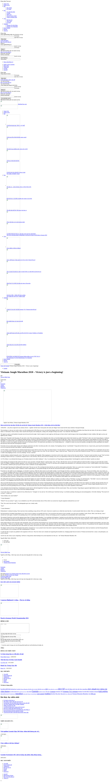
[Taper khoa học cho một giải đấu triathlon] (13, 343)
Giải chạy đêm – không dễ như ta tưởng (16, 295)
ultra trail (70, 693)
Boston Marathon (24, 689)
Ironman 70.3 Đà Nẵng (12, 25)
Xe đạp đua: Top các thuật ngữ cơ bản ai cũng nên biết (16, 703)
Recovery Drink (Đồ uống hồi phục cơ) (13, 708)
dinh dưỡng (29, 691)
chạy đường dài (102, 689)
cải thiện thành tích (14, 691)
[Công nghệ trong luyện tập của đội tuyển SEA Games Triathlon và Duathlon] (13, 331)
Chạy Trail (9, 21)
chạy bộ (61, 689)
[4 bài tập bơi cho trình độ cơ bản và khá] (13, 171)
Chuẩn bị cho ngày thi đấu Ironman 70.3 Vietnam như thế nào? (21, 309)
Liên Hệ (5, 70)
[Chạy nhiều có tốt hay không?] (13, 246)
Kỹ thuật (9, 22)
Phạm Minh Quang (5, 656)
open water (25, 693)
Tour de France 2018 (11, 16)
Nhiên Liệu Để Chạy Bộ (9, 705)
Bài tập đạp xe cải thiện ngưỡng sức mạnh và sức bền (19, 198)
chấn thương (5, 691)
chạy (46, 689)
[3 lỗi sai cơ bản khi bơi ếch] (13, 159)
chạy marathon (83, 689)
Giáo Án (6, 30)
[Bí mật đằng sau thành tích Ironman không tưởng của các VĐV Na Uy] (13, 355)
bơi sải (39, 689)
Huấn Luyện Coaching (9, 64)
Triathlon (6, 24)
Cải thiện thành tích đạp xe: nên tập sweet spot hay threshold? (21, 233)
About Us (6, 778)
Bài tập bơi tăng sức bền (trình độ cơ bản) (13, 711)
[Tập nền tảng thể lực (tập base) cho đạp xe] (13, 209)
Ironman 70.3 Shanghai (12, 26)
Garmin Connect (42, 691)
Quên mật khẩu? (4, 40)
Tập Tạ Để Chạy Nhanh (12, 575)
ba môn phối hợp (6, 689)
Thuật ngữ (6, 67)
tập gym (63, 694)
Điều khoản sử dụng (8, 775)
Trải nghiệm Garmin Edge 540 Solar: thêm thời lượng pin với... (20, 731)
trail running (6, 561)
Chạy (5, 18)
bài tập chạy (31, 689)
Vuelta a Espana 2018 (12, 17)
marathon (19, 694)
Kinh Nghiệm (7, 28)
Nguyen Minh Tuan (5, 377)
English (7, 366)
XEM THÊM (16, 582)
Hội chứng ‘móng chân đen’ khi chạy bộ (13, 701)
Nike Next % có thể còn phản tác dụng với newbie (18, 283)
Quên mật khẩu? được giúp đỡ (8, 79)
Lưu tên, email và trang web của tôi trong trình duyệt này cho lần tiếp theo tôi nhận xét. (22, 645)
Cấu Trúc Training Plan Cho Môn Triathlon (14, 704)
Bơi (4, 6)
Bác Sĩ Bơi (9, 7)
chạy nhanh (92, 689)
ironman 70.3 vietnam (70, 691)
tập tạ (66, 693)
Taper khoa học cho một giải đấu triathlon (16, 344)
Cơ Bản (8, 13)
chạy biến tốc (51, 689)
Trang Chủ (6, 3)
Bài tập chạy (9, 20)
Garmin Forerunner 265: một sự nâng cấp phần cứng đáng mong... (21, 754)
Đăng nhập (6, 65)
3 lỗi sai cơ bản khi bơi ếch (13, 160)
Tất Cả (8, 173)
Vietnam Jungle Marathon (10, 562)
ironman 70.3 (59, 691)
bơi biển (36, 689)
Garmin (35, 691)
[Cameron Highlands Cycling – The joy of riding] (9, 597)
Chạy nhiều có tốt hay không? (14, 248)
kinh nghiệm (103, 691)
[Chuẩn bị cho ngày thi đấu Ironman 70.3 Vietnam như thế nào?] (13, 308)
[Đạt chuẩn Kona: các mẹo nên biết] (13, 320)
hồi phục (48, 691)
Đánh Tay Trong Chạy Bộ (9, 665)
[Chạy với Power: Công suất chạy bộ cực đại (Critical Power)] (13, 258)
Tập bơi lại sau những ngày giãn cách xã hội (17, 149)
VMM (89, 693)
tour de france (34, 693)
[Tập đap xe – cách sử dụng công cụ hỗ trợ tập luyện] (13, 185)
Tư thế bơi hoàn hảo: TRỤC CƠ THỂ (16, 125)
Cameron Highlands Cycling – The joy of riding (15, 600)
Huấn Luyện (7, 5)
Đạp (5, 10)
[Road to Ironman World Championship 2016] (9, 615)
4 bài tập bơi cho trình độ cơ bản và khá (16, 172)
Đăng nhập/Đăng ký (8, 62)
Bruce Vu (3, 668)
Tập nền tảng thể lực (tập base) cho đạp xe (17, 210)
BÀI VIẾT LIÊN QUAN (7, 582)
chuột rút (43, 689)
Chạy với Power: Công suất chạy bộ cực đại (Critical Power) (21, 260)
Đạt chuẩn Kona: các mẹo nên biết (15, 321)
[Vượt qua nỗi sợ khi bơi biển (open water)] (13, 136)
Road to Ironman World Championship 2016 (15, 618)
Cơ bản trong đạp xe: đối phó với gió (12, 654)
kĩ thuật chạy (12, 693)
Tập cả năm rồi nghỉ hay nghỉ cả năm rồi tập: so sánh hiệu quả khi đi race (24, 271)
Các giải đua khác (11, 11)
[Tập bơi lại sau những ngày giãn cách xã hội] (13, 147)
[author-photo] (6, 576)
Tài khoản (16, 36)
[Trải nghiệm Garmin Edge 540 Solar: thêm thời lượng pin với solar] (4, 728)
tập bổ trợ (53, 694)
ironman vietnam (93, 691)
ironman (52, 691)
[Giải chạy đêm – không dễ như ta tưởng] (13, 293)
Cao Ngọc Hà (4, 662)
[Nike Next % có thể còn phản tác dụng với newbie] (13, 282)
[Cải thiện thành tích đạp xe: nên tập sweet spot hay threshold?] (13, 232)
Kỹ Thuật (9, 9)
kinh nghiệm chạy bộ (5, 693)
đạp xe (93, 694)
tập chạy (58, 694)
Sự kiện (5, 68)
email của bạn (17, 46)
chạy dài (77, 689)
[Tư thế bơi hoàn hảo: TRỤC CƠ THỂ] (13, 124)
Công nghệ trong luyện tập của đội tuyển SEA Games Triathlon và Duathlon (25, 333)
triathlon (48, 694)
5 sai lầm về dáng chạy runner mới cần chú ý (14, 707)
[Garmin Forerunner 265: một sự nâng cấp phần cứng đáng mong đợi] (4, 751)
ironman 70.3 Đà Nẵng (83, 691)
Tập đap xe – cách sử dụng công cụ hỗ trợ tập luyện (19, 186)
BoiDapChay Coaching (16, 689)
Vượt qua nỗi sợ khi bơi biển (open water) (16, 137)
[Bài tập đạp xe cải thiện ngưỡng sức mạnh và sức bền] (13, 197)
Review (5, 29)
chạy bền (56, 689)
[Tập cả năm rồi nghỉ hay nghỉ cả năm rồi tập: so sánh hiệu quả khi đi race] (13, 270)
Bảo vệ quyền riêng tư (6, 42)
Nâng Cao (9, 14)
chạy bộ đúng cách (70, 689)
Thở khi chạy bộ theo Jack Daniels (11, 659)
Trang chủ (3, 366)
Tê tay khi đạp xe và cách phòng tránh (16, 222)
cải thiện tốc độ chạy (22, 691)
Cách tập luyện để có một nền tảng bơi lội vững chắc (16, 712)
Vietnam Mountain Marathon (80, 694)
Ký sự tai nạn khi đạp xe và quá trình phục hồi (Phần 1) (17, 709)
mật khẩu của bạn (18, 37)
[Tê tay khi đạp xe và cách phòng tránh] (13, 220)
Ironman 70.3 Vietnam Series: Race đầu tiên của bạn (17, 573)
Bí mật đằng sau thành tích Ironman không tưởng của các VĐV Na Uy (23, 356)
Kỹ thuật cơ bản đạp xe (9, 700)
